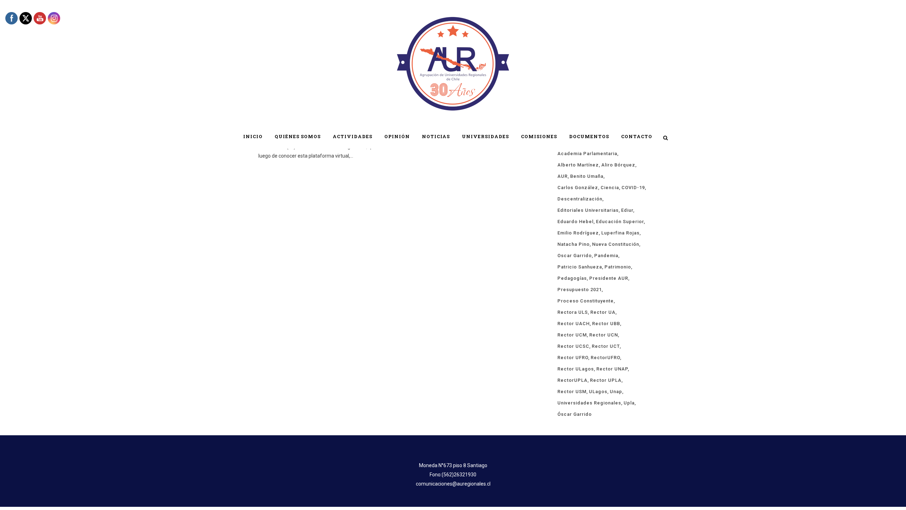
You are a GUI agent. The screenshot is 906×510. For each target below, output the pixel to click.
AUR (562, 176)
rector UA (602, 312)
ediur (627, 210)
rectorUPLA (572, 380)
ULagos (598, 391)
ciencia (610, 187)
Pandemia (606, 255)
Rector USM (571, 391)
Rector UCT (606, 346)
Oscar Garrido (574, 255)
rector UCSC (573, 346)
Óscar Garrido (574, 414)
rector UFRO (572, 357)
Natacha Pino (573, 244)
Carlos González (577, 187)
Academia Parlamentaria (587, 153)
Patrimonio (617, 267)
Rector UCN (603, 335)
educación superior (620, 221)
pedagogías (572, 278)
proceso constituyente (585, 301)
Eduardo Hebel (575, 221)
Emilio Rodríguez (578, 233)
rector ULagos (575, 369)
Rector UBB (606, 323)
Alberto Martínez (578, 165)
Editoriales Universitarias (588, 210)
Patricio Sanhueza (579, 267)
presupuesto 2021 (579, 289)
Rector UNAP (612, 369)
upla (629, 403)
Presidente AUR (608, 278)
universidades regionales (589, 403)
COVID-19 (633, 187)
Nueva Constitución (615, 244)
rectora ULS (572, 312)
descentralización (579, 199)
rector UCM (572, 335)
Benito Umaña (586, 176)
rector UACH (573, 323)
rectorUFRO (605, 357)
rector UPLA (605, 380)
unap (616, 391)
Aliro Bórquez (618, 165)
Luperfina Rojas (620, 233)
